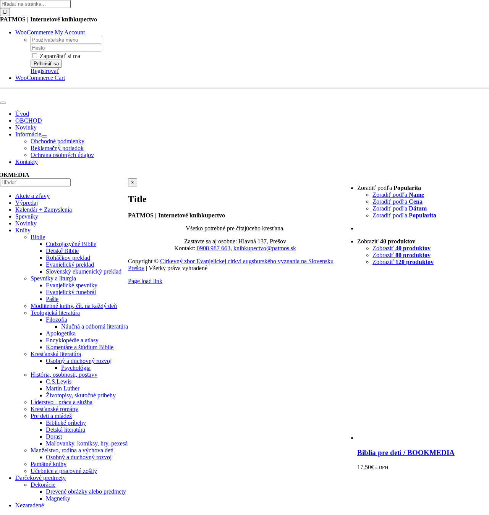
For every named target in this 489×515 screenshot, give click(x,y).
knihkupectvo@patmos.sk (264, 248)
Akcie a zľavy (32, 196)
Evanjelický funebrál (71, 292)
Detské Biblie (62, 251)
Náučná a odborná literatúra (94, 326)
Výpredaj (26, 202)
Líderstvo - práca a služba (61, 402)
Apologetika (61, 333)
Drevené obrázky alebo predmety (86, 491)
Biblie (38, 237)
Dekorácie (43, 484)
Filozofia (56, 319)
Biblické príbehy (66, 422)
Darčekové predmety (40, 478)
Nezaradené (29, 505)
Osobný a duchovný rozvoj (79, 361)
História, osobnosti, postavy (64, 374)
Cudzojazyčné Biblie (71, 244)
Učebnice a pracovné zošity (64, 471)
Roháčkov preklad (68, 257)
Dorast (54, 436)
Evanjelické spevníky (71, 285)
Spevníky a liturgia (53, 278)
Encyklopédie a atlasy (72, 340)
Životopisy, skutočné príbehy (81, 395)
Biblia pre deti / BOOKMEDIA (406, 453)
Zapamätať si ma (59, 56)
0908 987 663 (213, 248)
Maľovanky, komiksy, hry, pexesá (87, 443)
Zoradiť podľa (398, 194)
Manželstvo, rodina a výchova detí (72, 450)
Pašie (52, 299)
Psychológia (76, 367)
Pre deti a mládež (51, 416)
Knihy (23, 230)
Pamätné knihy (48, 464)
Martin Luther (62, 388)
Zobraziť (401, 248)
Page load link (145, 281)
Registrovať (45, 71)
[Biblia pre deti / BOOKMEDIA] (423, 437)
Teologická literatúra (55, 312)
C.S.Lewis (58, 381)
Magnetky (58, 498)
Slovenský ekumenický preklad (83, 271)
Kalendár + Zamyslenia (43, 209)
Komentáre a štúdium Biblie (79, 347)
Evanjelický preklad (70, 264)
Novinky (26, 223)
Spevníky (26, 216)
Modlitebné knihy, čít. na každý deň (74, 306)
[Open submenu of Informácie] (44, 136)
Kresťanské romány (54, 409)
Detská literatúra (65, 429)
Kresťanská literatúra (56, 354)
